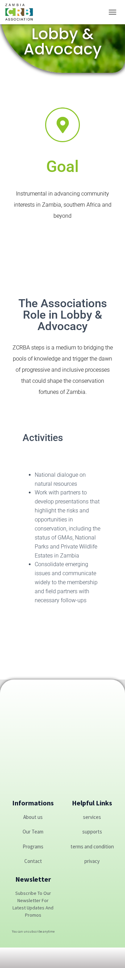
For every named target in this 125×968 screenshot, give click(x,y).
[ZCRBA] (21, 12)
